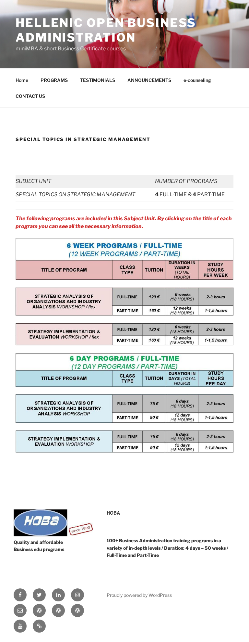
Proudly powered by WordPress (139, 595)
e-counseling (197, 80)
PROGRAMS (54, 80)
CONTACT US (30, 96)
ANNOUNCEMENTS (149, 80)
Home (22, 80)
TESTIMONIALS (97, 80)
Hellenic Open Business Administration (106, 30)
